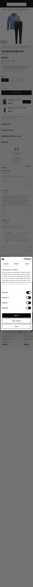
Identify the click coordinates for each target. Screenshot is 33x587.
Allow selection (16, 321)
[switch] (28, 297)
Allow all (16, 315)
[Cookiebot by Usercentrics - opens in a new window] (23, 259)
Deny (16, 326)
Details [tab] (16, 263)
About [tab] (27, 263)
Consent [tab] (5, 263)
